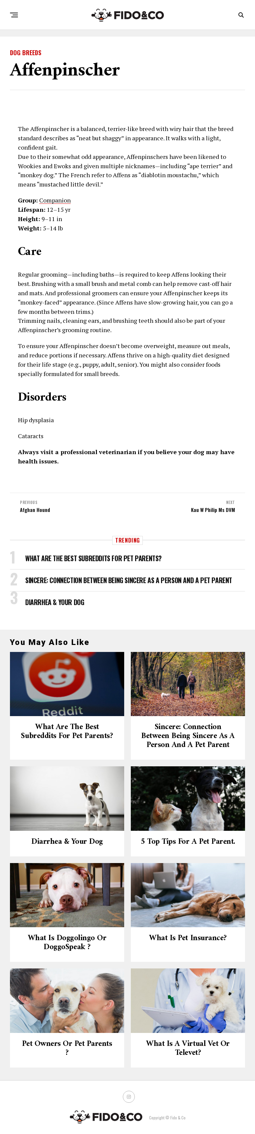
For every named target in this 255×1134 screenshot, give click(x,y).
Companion (55, 200)
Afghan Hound (35, 509)
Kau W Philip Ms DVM (213, 509)
